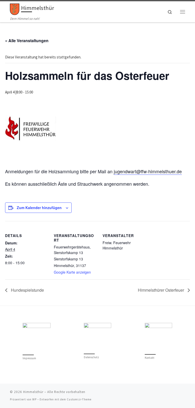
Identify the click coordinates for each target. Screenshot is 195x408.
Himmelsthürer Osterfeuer (161, 290)
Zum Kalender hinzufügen (39, 207)
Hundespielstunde (27, 290)
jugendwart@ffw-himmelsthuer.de (148, 171)
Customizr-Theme (79, 399)
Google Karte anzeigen (72, 272)
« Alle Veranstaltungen (26, 40)
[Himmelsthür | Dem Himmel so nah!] (14, 8)
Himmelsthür (33, 392)
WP (34, 399)
